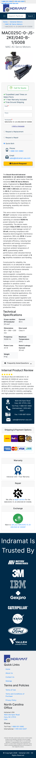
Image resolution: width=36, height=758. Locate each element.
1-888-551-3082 (7, 1)
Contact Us (10, 677)
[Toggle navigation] (4, 16)
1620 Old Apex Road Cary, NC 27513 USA (12, 717)
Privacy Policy (11, 700)
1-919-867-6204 (24, 414)
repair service (19, 499)
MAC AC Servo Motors (13, 24)
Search (30, 16)
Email (6, 106)
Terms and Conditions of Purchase (15, 695)
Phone (6, 113)
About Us (9, 673)
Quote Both (10, 143)
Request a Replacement (14, 132)
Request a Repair (12, 138)
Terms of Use (11, 690)
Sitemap (9, 681)
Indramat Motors (16, 22)
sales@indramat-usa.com (10, 3)
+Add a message (18, 126)
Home (5, 22)
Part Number (8, 119)
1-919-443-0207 (19, 1)
